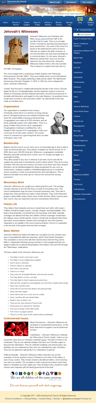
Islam (76, 97)
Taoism (76, 170)
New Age (77, 131)
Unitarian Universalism (82, 194)
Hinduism (77, 87)
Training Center (86, 30)
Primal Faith (78, 136)
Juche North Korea (81, 111)
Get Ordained (71, 2)
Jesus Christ (40, 39)
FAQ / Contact (87, 2)
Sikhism (77, 160)
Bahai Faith (78, 58)
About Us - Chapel (37, 24)
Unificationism (79, 189)
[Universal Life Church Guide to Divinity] (36, 376)
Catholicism (78, 72)
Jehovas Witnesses (81, 106)
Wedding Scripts (91, 24)
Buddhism (78, 63)
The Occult (78, 184)
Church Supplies (27, 24)
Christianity (78, 77)
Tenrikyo (77, 179)
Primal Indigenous (81, 141)
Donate (57, 399)
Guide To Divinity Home (83, 39)
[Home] (48, 10)
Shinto (76, 155)
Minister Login (55, 2)
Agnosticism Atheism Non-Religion (84, 52)
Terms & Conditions (13, 399)
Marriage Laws (69, 24)
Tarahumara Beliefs (81, 175)
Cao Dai (77, 68)
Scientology (78, 150)
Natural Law (78, 121)
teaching (28, 118)
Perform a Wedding (48, 24)
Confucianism (79, 82)
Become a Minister (16, 24)
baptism (18, 69)
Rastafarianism (80, 145)
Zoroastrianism (80, 199)
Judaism (77, 116)
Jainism (77, 102)
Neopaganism (79, 126)
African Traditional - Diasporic (81, 45)
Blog (80, 22)
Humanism (78, 92)
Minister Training (59, 24)
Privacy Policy (31, 399)
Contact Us (86, 399)
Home (5, 22)
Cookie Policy (45, 399)
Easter (43, 340)
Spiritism (77, 165)
